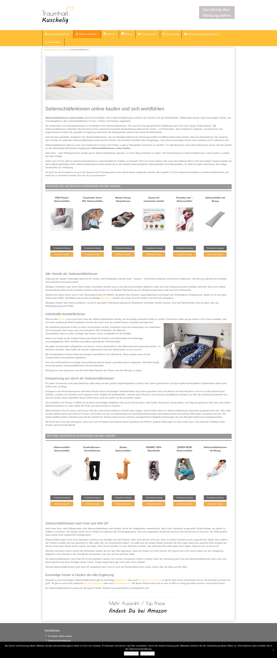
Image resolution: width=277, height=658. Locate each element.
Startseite (48, 50)
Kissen (62, 319)
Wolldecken (121, 580)
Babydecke (106, 298)
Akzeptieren (131, 653)
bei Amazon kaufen (62, 254)
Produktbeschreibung (62, 248)
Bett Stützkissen (122, 583)
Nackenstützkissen (93, 583)
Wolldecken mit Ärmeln (150, 580)
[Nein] (273, 649)
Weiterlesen (147, 653)
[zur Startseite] (82, 14)
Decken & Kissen (61, 50)
